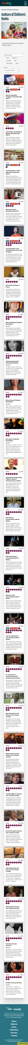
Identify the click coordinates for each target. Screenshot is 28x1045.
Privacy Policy (17, 1041)
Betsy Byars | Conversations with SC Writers (12, 519)
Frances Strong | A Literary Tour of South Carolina (14, 831)
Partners (14, 5)
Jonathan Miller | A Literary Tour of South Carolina (14, 794)
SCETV (9, 1008)
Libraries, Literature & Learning (9, 9)
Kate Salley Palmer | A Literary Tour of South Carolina (12, 869)
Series (13, 1027)
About (14, 1021)
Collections (14, 1030)
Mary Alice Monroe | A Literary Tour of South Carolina (12, 715)
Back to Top (22, 1043)
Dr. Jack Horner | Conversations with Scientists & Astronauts (13, 676)
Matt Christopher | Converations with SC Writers (12, 558)
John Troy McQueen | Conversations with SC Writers (12, 637)
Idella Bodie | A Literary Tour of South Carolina (13, 907)
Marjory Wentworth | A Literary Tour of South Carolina (12, 755)
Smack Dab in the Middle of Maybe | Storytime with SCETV (14, 133)
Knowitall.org (6, 3)
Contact (14, 1036)
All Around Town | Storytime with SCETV (12, 210)
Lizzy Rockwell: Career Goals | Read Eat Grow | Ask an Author (14, 250)
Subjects (14, 1024)
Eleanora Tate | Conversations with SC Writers (12, 596)
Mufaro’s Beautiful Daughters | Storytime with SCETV (14, 96)
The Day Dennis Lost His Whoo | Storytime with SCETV (13, 172)
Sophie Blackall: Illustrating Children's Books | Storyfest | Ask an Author (14, 479)
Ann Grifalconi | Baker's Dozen (13, 286)
